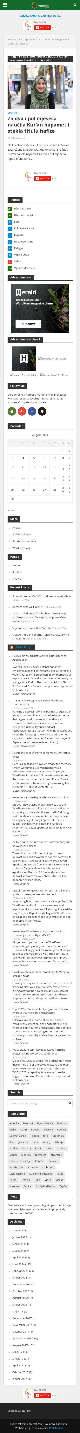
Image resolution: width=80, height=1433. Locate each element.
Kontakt (17, 572)
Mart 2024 (18, 1264)
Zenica (27, 1186)
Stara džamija (17, 1173)
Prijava (16, 527)
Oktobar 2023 (20, 1291)
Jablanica (23, 1142)
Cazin (23, 1129)
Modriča (26, 1155)
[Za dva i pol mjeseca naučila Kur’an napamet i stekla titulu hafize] (40, 87)
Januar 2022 (19, 1304)
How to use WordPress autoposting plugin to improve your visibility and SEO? (38, 933)
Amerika (14, 1123)
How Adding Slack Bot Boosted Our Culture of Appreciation (39, 657)
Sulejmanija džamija (40, 1173)
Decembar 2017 (22, 1318)
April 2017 (18, 1365)
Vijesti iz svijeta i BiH (19, 1410)
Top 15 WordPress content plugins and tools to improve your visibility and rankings (40, 1011)
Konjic (38, 1148)
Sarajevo (33, 1167)
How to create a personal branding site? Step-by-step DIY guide (41, 974)
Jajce (35, 1142)
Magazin (13, 113)
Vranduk (14, 1186)
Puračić (39, 1161)
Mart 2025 (18, 1230)
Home (11, 39)
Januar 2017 (19, 1379)
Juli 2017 (17, 1352)
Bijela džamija (45, 1123)
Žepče (63, 1186)
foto (45, 1135)
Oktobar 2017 (20, 1331)
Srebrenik (48, 1167)
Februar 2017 (20, 1372)
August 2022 (20, 1298)
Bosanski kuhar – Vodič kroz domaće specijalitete (41, 596)
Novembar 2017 (22, 1325)
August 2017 (20, 1345)
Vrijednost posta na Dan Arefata (31, 628)
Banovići (28, 1123)
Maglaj (13, 1155)
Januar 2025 (19, 1237)
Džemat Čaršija (18, 1135)
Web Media (56, 1428)
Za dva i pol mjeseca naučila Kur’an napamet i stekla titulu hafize (38, 124)
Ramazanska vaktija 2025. (28, 607)
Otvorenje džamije (20, 1161)
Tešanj (13, 1180)
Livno (49, 1148)
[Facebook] (32, 411)
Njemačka (40, 1155)
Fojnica (35, 1135)
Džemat (61, 1129)
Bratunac (62, 1123)
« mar (11, 510)
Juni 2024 (17, 1243)
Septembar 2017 (22, 1338)
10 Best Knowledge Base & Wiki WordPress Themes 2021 (38, 702)
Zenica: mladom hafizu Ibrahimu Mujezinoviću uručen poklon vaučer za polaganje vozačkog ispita (40, 617)
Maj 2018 (17, 1311)
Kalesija (59, 1142)
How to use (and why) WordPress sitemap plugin (41, 797)
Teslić (60, 1173)
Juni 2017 (17, 1358)
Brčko (13, 1129)
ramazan (53, 1161)
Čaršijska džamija (45, 1186)
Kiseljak (14, 1148)
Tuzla (37, 1180)
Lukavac (61, 1148)
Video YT (17, 579)
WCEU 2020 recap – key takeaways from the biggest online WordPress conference (38, 1051)
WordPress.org (21, 548)
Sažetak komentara (24, 541)
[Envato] (12, 411)
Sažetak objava (21, 534)
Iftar (12, 1142)
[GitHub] (42, 411)
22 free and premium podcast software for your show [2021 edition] (41, 844)
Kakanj (46, 1142)
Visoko (59, 1180)
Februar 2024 (20, 1271)
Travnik (26, 1180)
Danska (35, 1129)
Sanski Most (16, 1167)
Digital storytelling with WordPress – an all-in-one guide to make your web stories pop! (41, 892)
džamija (48, 1129)
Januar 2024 (19, 1277)
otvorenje (56, 1155)
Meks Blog (23, 647)
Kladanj (26, 1148)
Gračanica (58, 1135)
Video (48, 1180)
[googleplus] (22, 411)
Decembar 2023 (22, 1284)
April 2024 (18, 1257)
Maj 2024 (17, 1250)
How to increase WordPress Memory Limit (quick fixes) (41, 754)
